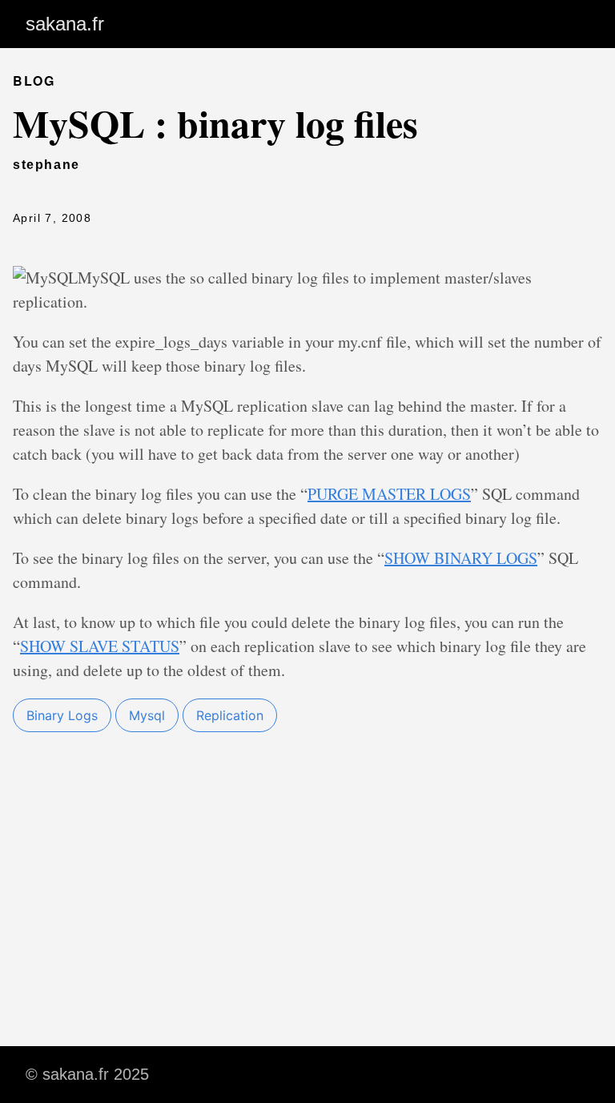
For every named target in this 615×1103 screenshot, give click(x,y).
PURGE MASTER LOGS (389, 494)
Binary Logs (62, 715)
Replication (229, 715)
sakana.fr (65, 23)
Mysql (147, 715)
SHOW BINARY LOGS (460, 558)
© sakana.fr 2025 (87, 1074)
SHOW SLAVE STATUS (99, 646)
